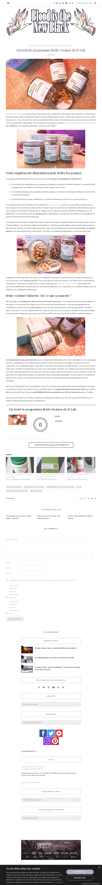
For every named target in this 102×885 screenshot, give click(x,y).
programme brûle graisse (17, 491)
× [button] (99, 867)
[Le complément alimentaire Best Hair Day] (81, 465)
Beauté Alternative (38, 45)
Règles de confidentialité (31, 782)
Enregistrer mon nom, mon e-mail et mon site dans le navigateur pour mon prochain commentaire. (42, 580)
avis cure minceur (14, 487)
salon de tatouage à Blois (67, 283)
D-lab (79, 487)
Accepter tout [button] (80, 872)
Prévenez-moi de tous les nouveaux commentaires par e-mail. (14, 591)
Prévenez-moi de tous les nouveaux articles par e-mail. (14, 607)
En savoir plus (58, 882)
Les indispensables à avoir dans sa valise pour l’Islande (54, 658)
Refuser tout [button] (80, 878)
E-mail (8, 568)
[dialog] (51, 875)
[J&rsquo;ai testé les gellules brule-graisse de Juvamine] (20, 465)
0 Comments (10, 498)
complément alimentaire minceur (60, 487)
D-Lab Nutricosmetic (14, 114)
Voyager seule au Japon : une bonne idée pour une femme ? (56, 648)
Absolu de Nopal (54, 205)
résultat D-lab (36, 491)
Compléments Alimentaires (60, 45)
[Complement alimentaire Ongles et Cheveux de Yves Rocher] (50, 465)
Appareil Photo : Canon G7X (33, 767)
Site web (9, 574)
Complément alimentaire (34, 487)
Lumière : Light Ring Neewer (33, 769)
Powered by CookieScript (91, 884)
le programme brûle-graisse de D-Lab (80, 123)
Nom (8, 562)
